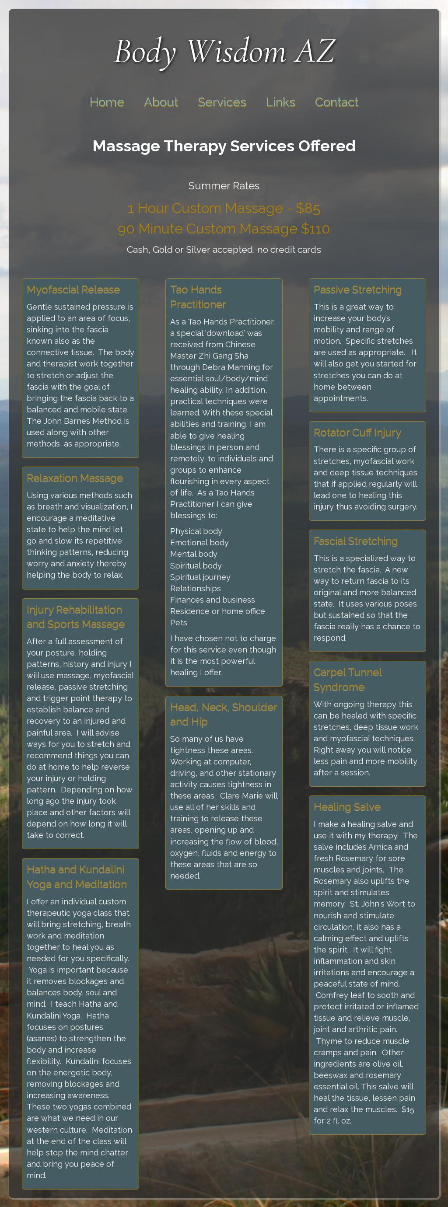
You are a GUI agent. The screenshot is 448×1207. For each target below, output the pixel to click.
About (161, 102)
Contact (336, 102)
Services (222, 102)
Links (280, 102)
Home (107, 102)
